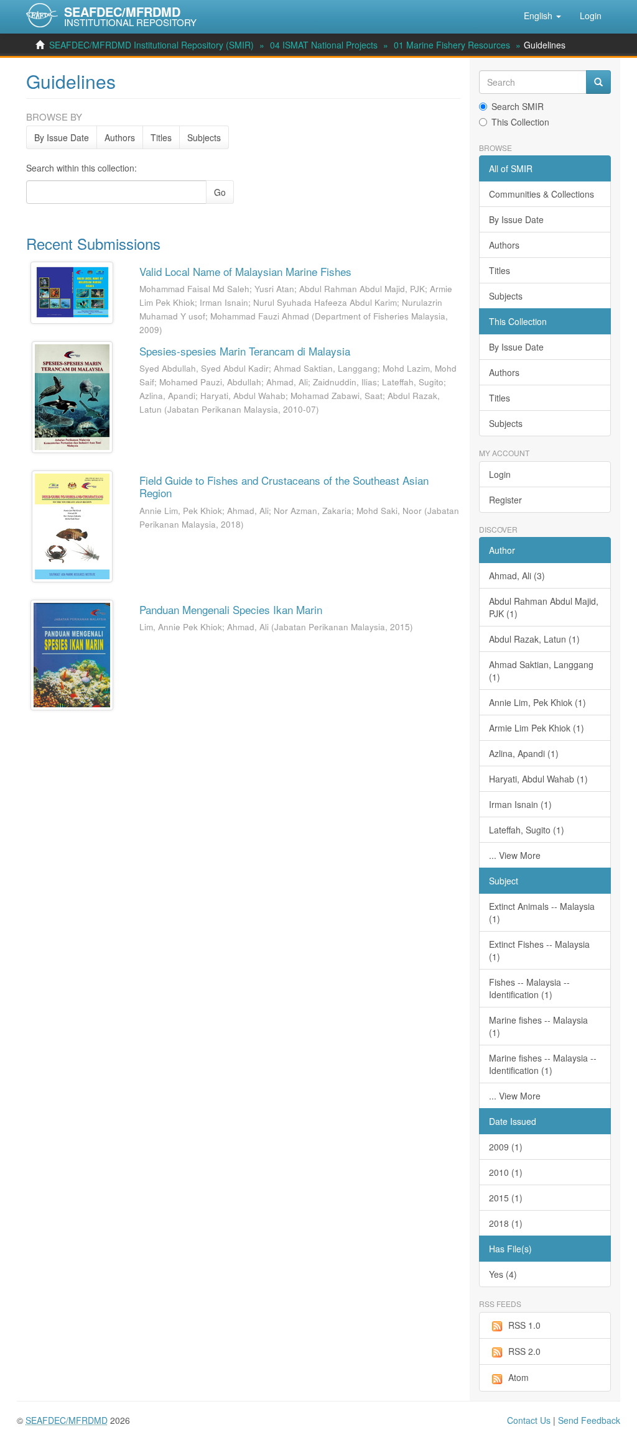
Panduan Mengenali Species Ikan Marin (230, 609)
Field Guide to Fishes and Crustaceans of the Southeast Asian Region (284, 486)
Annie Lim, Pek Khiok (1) (537, 702)
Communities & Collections (541, 194)
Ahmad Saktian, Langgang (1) (541, 670)
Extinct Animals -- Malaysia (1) (542, 912)
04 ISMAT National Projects (324, 45)
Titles (161, 137)
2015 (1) (506, 1197)
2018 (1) (506, 1223)
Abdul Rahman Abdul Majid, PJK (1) (543, 607)
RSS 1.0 (524, 1325)
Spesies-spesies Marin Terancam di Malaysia (244, 351)
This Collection (520, 122)
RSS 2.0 (524, 1351)
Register (505, 499)
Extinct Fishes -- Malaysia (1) (539, 950)
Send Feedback (589, 1420)
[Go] (598, 82)
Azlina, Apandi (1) (524, 753)
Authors (120, 137)
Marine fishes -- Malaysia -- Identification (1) (543, 1064)
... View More (515, 855)
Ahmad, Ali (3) (517, 575)
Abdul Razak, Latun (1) (534, 639)
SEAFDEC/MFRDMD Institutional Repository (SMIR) (151, 45)
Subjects (204, 137)
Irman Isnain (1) (520, 804)
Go (220, 192)
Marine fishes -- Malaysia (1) (538, 1026)
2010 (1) (506, 1172)
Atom (518, 1377)
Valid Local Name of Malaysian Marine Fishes (245, 271)
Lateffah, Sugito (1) (526, 829)
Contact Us (529, 1420)
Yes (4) (503, 1274)
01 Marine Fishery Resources (452, 45)
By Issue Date (61, 137)
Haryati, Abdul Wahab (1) (538, 779)
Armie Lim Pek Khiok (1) (536, 728)
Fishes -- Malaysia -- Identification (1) (529, 988)
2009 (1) (506, 1146)
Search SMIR (517, 106)
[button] (542, 15)
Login (500, 474)
